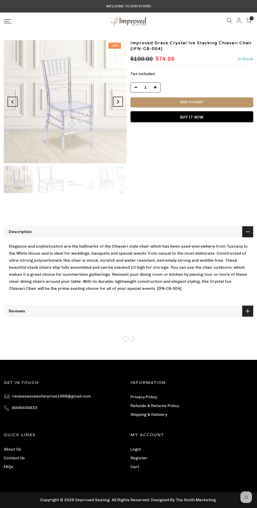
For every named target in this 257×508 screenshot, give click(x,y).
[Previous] (13, 102)
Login (136, 449)
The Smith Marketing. (196, 499)
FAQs (8, 466)
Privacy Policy (144, 396)
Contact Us (14, 458)
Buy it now (191, 117)
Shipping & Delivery (149, 414)
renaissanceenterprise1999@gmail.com (51, 396)
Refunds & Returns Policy (155, 405)
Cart (135, 466)
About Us (12, 449)
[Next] (118, 102)
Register (139, 458)
